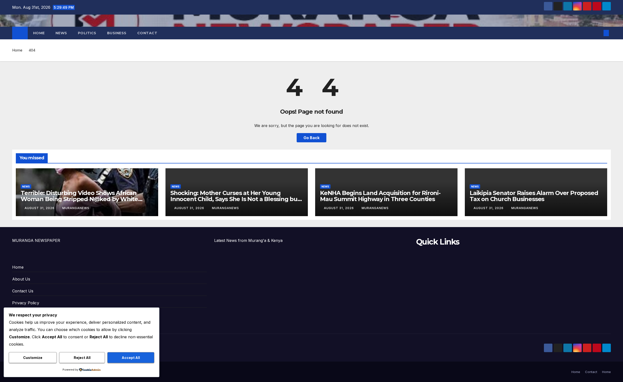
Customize (32, 358)
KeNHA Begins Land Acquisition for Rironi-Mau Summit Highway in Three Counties (380, 196)
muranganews (75, 208)
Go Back (311, 137)
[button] (598, 33)
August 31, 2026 (40, 208)
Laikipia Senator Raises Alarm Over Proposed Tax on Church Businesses (534, 196)
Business (117, 33)
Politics (87, 33)
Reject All (82, 358)
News (61, 33)
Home (39, 33)
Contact (147, 33)
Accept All (131, 358)
